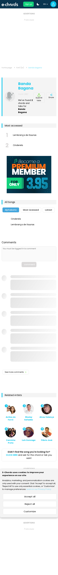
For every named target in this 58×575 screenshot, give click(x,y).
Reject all (30, 504)
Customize (30, 511)
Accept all (29, 496)
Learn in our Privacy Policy (38, 489)
